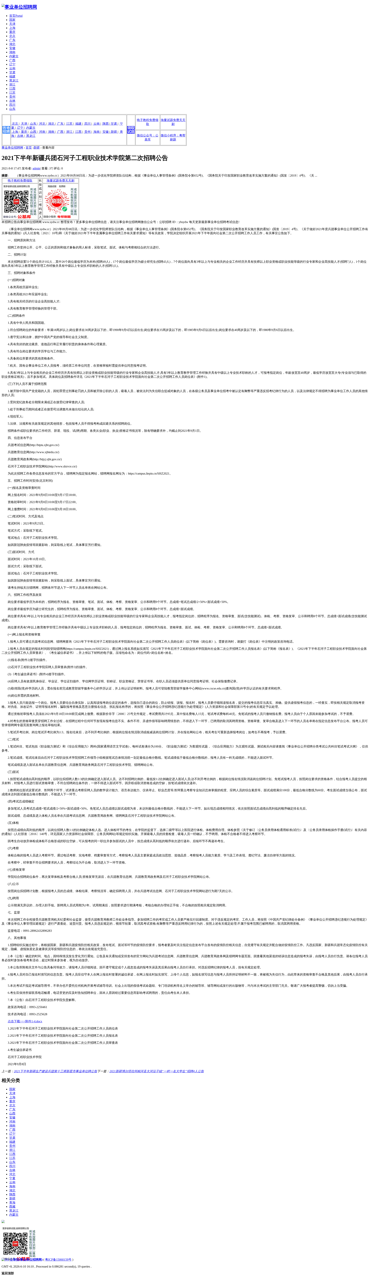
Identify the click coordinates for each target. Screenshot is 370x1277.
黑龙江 (13, 80)
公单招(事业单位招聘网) (26, 1259)
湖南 (12, 52)
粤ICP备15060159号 (58, 1259)
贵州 (12, 96)
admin (36, 168)
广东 (12, 40)
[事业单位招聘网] (19, 6)
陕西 (105, 123)
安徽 (12, 48)
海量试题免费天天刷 (60, 180)
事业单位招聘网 (12, 147)
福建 (12, 76)
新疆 (114, 131)
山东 (12, 108)
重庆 (12, 32)
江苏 (12, 92)
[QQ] (5, 1259)
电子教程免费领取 (20, 180)
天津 (12, 23)
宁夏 (12, 1178)
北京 (12, 36)
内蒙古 (13, 56)
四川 (12, 104)
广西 (12, 60)
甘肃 (12, 72)
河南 (42, 131)
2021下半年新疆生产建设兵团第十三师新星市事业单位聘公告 (55, 1071)
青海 (12, 1202)
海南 (96, 131)
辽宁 (12, 64)
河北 (42, 123)
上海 (12, 27)
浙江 (12, 84)
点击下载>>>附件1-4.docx (25, 1021)
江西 (12, 88)
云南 (12, 68)
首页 (16, 15)
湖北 (12, 44)
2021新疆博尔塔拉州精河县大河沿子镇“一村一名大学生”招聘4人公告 (156, 1071)
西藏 (12, 1206)
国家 (12, 19)
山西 (33, 131)
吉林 (12, 100)
